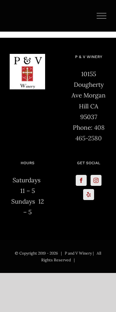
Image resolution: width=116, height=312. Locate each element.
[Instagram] (96, 180)
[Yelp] (88, 194)
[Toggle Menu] (101, 16)
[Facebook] (81, 180)
